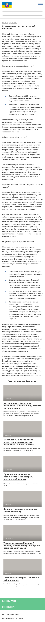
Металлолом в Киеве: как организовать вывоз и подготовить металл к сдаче (22, 405)
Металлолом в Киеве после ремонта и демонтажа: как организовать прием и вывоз (18, 442)
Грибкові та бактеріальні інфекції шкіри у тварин (21, 578)
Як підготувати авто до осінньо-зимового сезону (20, 510)
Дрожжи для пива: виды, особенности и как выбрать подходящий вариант (18, 476)
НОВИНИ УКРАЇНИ (9, 601)
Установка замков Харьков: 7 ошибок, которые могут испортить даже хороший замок (22, 545)
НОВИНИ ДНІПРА (8, 607)
